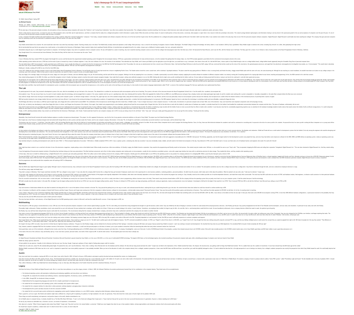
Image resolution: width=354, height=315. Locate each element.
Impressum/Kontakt (118, 6)
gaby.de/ (21, 12)
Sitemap (108, 6)
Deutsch (97, 6)
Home (135, 6)
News (103, 6)
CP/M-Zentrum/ (28, 12)
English (141, 6)
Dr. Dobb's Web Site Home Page (27, 310)
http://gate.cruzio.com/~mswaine (41, 26)
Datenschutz (128, 6)
